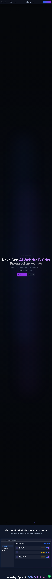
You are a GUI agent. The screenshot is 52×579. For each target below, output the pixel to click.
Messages (6, 548)
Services (7, 2)
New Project (47, 543)
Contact (35, 2)
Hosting (14, 2)
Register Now (30, 276)
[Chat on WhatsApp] (49, 576)
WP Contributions (28, 2)
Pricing (18, 2)
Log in (40, 2)
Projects (5, 546)
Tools (25, 2)
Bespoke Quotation (47, 2)
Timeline (5, 550)
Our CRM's (11, 2)
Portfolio (21, 2)
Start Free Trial (20, 276)
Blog (33, 2)
